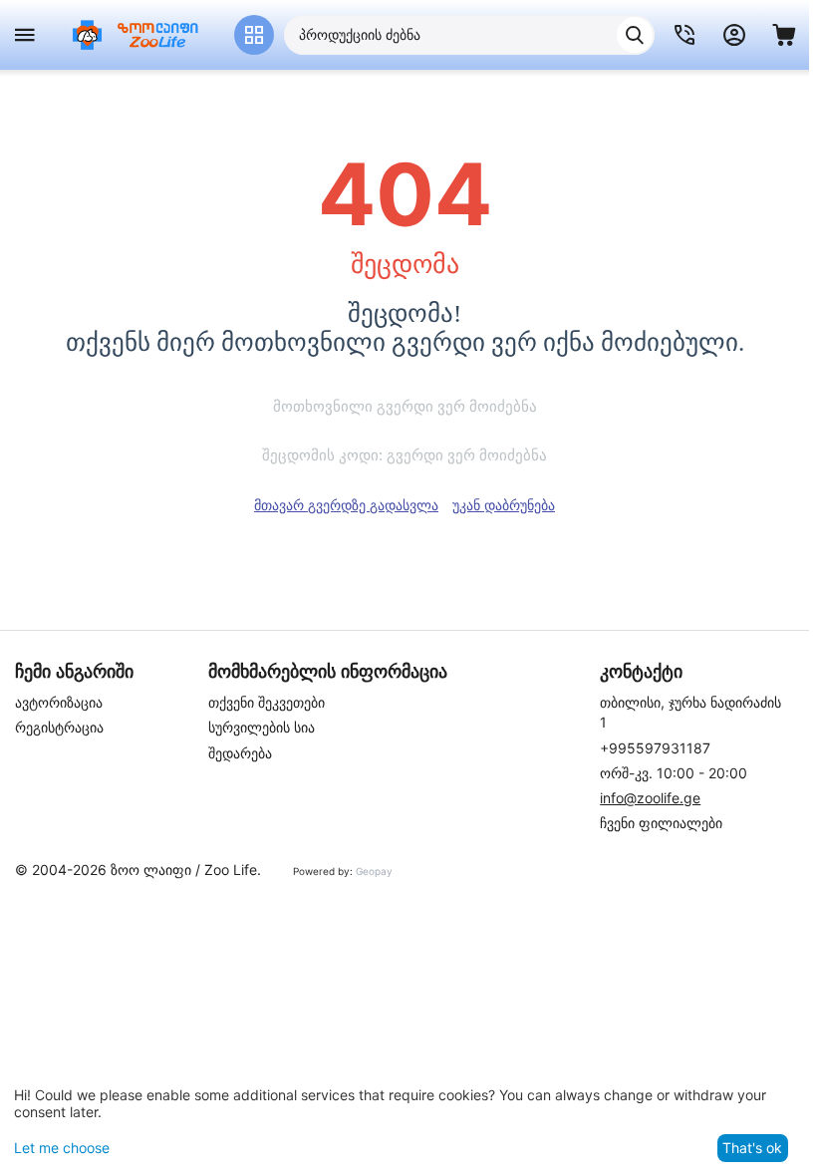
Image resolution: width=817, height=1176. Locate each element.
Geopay (374, 871)
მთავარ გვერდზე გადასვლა (346, 504)
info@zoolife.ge (650, 797)
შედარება (240, 752)
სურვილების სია (261, 727)
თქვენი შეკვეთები (266, 702)
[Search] (635, 35)
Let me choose (62, 1147)
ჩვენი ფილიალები (661, 822)
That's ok (752, 1147)
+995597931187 (655, 747)
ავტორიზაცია (59, 702)
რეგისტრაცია (59, 727)
